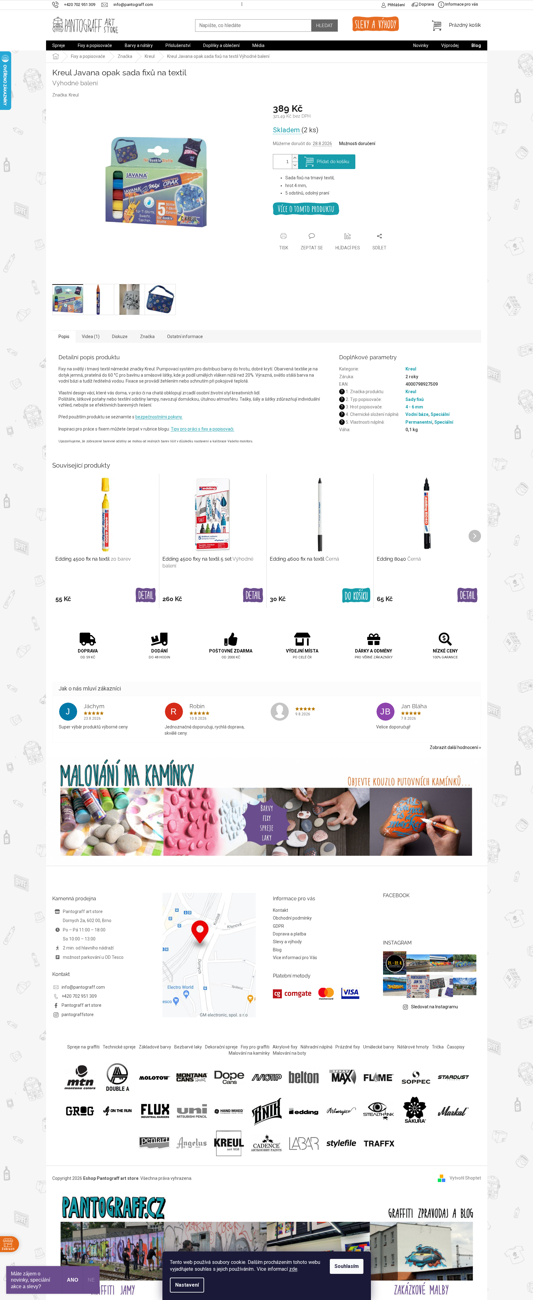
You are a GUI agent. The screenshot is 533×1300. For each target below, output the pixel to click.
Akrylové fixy (285, 1046)
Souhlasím (346, 1266)
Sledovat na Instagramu (434, 1006)
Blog (277, 949)
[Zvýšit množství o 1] (295, 158)
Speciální (440, 414)
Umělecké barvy (378, 1046)
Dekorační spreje (221, 1046)
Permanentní (418, 422)
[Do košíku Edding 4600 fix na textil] (356, 595)
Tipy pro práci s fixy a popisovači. (202, 428)
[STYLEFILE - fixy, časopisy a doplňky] (341, 1142)
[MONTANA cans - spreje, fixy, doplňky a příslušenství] (192, 1077)
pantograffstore (78, 1014)
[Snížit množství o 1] (295, 165)
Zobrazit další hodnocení (454, 747)
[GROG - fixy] (80, 1110)
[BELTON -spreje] (304, 1077)
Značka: (65, 94)
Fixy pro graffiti (255, 1046)
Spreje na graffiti (83, 1046)
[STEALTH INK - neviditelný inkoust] (378, 1110)
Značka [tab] (147, 336)
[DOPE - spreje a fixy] (229, 1077)
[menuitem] (58, 45)
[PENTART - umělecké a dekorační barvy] (154, 1142)
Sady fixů (414, 399)
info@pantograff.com (83, 987)
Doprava (426, 4)
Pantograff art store (81, 1005)
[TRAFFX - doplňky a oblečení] (378, 1142)
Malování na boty (289, 1053)
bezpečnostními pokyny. (159, 416)
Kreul (410, 368)
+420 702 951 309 (79, 996)
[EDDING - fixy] (304, 1110)
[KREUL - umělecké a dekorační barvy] (229, 1142)
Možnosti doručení (357, 143)
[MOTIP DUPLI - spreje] (266, 1077)
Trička (438, 1046)
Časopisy (456, 1046)
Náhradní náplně (316, 1046)
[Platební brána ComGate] (316, 994)
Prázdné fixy (347, 1046)
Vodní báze (416, 414)
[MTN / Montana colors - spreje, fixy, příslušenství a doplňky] (80, 1077)
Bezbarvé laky (188, 1046)
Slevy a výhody (287, 941)
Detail (146, 595)
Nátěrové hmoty (413, 1046)
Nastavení (187, 1285)
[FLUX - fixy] (154, 1110)
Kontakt (280, 910)
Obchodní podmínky (292, 918)
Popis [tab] (63, 336)
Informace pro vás (461, 4)
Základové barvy (155, 1046)
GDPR (278, 926)
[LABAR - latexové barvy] (304, 1142)
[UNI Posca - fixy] (192, 1110)
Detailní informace (377, 208)
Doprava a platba (289, 933)
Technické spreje (119, 1046)
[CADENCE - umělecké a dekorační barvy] (266, 1142)
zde (293, 1269)
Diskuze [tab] (120, 336)
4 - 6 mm (414, 406)
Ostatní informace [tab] (185, 336)
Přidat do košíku (333, 161)
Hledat (324, 25)
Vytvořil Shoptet (465, 1177)
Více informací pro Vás (295, 957)
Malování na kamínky (249, 1053)
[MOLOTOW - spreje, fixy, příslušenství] (154, 1077)
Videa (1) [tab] (91, 336)
